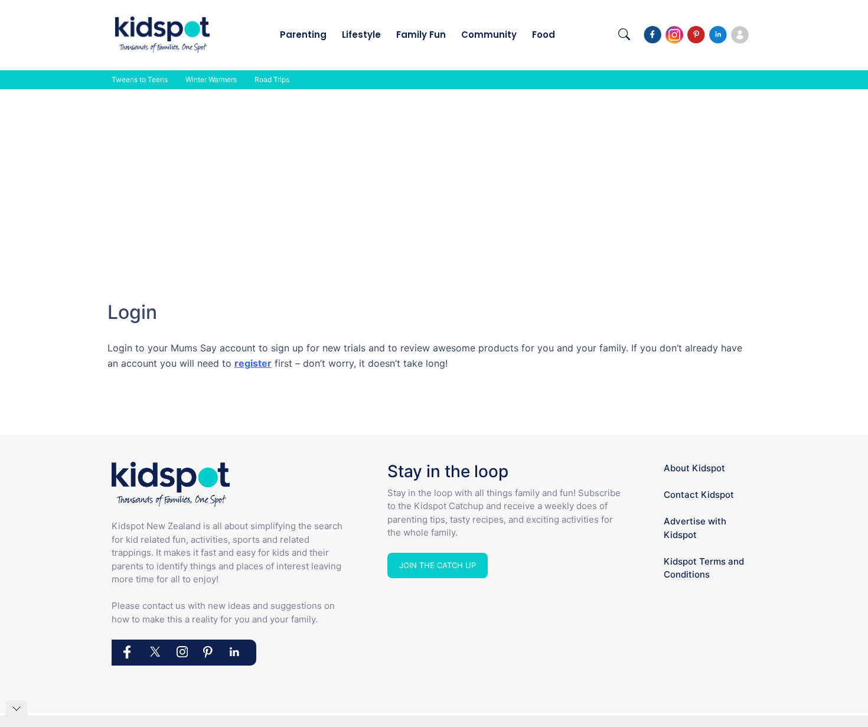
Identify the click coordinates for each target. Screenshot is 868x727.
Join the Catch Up (437, 565)
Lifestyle (361, 34)
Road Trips (271, 79)
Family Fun (421, 34)
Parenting (303, 34)
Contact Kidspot (699, 494)
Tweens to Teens (140, 79)
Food (543, 34)
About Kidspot (694, 468)
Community (489, 34)
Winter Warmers (211, 79)
